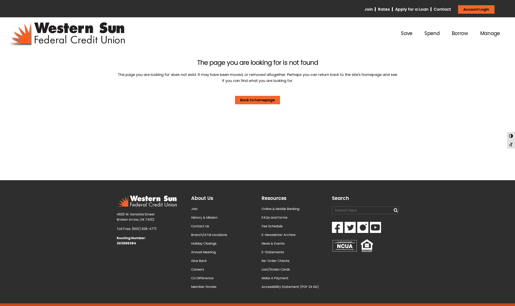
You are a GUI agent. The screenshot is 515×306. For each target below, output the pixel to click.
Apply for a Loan (411, 9)
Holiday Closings (203, 243)
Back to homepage (257, 99)
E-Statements (273, 252)
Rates (383, 9)
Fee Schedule (272, 226)
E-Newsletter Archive (279, 235)
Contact (442, 9)
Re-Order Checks (275, 260)
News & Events (273, 243)
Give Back (199, 260)
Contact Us (200, 226)
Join (369, 9)
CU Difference (202, 278)
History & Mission (204, 217)
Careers (197, 269)
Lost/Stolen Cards (276, 269)
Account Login (476, 9)
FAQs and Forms (274, 217)
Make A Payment (275, 278)
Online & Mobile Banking (280, 209)
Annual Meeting (203, 252)
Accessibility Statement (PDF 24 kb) (290, 286)
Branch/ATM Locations (209, 235)
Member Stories (203, 286)
